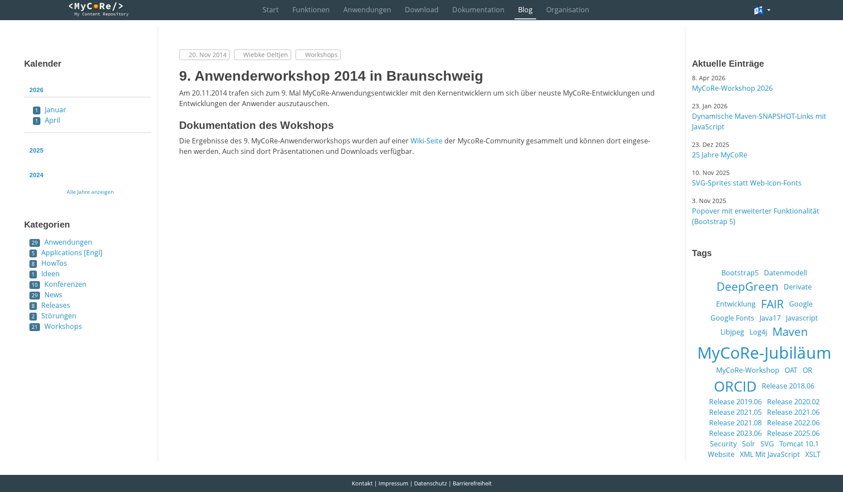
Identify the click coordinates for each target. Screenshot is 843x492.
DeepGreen (747, 286)
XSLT (813, 454)
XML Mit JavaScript (770, 454)
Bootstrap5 (740, 273)
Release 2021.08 (735, 423)
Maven (790, 331)
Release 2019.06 (735, 401)
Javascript (802, 318)
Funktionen (311, 9)
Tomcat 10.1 (799, 444)
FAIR (772, 304)
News (47, 294)
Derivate (798, 287)
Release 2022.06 (793, 423)
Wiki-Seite (427, 141)
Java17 (770, 318)
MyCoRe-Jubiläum (764, 353)
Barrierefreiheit (472, 483)
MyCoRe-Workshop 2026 (732, 88)
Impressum (393, 483)
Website (721, 454)
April (47, 120)
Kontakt (362, 483)
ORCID (735, 386)
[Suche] (736, 10)
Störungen (54, 316)
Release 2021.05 (735, 412)
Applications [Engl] (67, 252)
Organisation (567, 9)
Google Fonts (732, 318)
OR (807, 370)
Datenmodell (785, 273)
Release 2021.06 (793, 412)
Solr (748, 444)
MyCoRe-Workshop (747, 370)
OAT (791, 370)
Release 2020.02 (793, 401)
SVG (767, 444)
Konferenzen (59, 284)
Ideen (46, 273)
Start (271, 9)
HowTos (49, 263)
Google (801, 304)
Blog (525, 9)
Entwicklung (736, 304)
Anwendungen (367, 9)
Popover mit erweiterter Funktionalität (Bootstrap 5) (755, 216)
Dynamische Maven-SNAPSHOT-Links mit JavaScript (759, 121)
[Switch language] (762, 11)
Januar (50, 109)
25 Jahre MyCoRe (719, 155)
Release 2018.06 (788, 386)
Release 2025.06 (793, 433)
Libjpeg (732, 332)
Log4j (758, 332)
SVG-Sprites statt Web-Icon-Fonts (747, 183)
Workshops (57, 326)
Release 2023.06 (735, 433)
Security (723, 444)
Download (422, 9)
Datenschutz (430, 483)
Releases (51, 305)
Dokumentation (478, 9)
